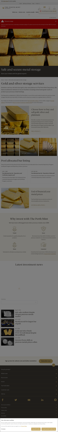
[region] (29, 425)
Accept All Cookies (36, 429)
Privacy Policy (24, 426)
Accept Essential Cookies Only (48, 429)
